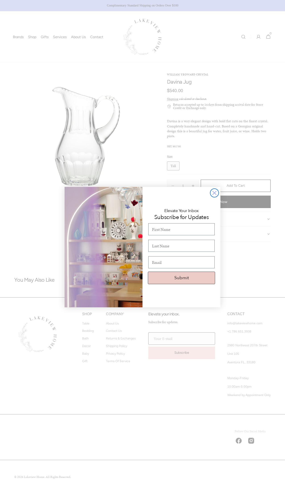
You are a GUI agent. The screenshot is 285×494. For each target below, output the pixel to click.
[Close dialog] (214, 193)
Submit (181, 278)
